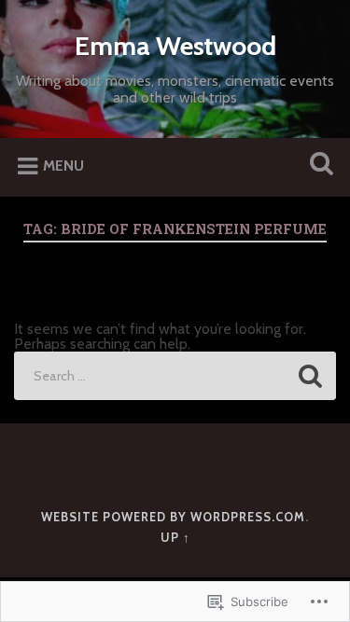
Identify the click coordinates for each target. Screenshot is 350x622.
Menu (63, 166)
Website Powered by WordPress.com (173, 517)
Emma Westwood (175, 46)
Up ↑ (175, 538)
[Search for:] (175, 376)
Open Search (317, 165)
